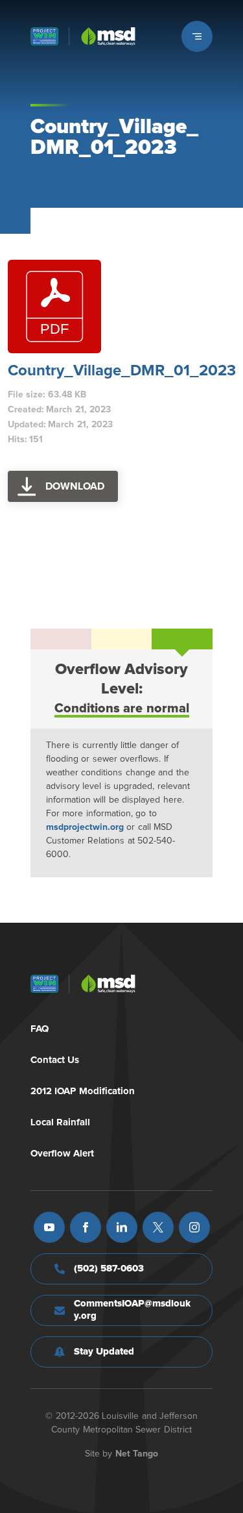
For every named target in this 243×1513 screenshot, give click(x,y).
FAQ (39, 1029)
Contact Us (55, 1060)
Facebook (85, 1227)
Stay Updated (104, 1352)
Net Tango (137, 1453)
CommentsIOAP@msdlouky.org (132, 1310)
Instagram (194, 1227)
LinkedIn (121, 1227)
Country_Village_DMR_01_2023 (122, 371)
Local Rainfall (60, 1122)
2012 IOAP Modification (82, 1091)
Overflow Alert (62, 1153)
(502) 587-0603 (109, 1268)
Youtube (49, 1227)
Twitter (158, 1227)
